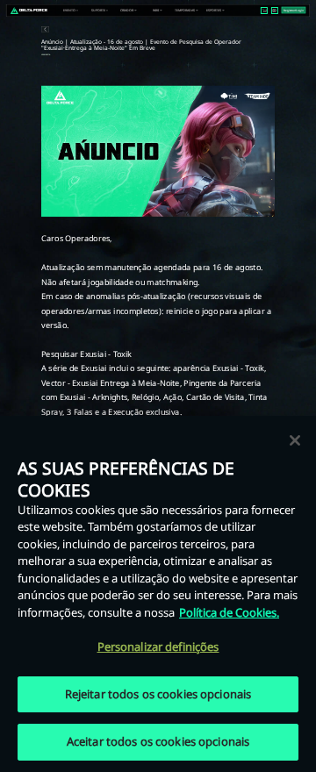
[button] (69, 11)
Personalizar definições (158, 646)
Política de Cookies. (229, 612)
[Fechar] (295, 440)
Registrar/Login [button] (294, 10)
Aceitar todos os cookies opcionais (158, 741)
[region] (158, 594)
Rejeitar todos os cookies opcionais (158, 694)
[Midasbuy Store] (264, 10)
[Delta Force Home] (29, 11)
